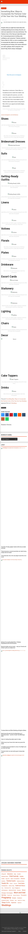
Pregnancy (6, 897)
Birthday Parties (5, 876)
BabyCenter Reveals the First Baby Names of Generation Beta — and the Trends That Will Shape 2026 (13, 735)
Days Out (7, 878)
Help (2, 888)
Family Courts (11, 881)
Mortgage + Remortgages (7, 892)
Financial (15, 883)
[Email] (3, 419)
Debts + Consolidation (15, 878)
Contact (24, 931)
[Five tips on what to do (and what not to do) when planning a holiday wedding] (13, 650)
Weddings (4, 8)
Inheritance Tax (7, 888)
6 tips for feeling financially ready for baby (11, 739)
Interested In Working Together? (9, 931)
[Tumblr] (23, 414)
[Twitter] (3, 414)
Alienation (10, 874)
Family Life (5, 883)
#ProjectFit (4, 874)
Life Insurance (5, 890)
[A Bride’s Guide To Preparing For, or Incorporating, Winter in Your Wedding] (13, 559)
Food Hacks (21, 883)
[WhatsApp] (7, 419)
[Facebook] (7, 414)
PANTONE (13, 109)
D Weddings (13, 403)
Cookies (21, 928)
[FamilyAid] (2, 2)
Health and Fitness (20, 885)
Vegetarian (13, 902)
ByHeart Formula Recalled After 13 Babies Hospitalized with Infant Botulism (11, 642)
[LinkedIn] (15, 414)
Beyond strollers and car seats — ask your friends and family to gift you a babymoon (13, 647)
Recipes (14, 898)
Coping (21, 876)
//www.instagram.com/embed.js (9, 115)
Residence (19, 898)
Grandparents (5, 885)
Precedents (23, 895)
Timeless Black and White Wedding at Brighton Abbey (13, 730)
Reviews (12, 900)
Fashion (11, 883)
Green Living (11, 885)
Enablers (3, 881)
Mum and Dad (19, 892)
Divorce (23, 878)
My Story (4, 895)
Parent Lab (9, 895)
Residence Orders (5, 900)
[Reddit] (19, 414)
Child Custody (13, 876)
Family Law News (20, 881)
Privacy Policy (14, 928)
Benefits (19, 874)
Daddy (3, 878)
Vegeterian (19, 902)
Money (23, 890)
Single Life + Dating (21, 900)
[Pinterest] (11, 414)
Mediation (19, 890)
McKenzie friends (12, 890)
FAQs (19, 931)
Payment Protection (16, 895)
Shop (16, 900)
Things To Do (6, 902)
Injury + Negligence (16, 888)
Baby (15, 874)
